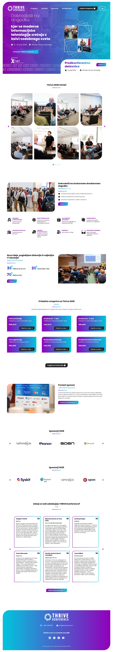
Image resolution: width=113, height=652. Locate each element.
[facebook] (58, 638)
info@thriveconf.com (66, 625)
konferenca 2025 (55, 590)
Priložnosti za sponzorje (67, 402)
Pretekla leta (67, 8)
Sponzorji (54, 8)
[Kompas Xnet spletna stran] (17, 61)
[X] (54, 638)
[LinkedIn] (50, 638)
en (102, 9)
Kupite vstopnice (86, 8)
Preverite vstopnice (23, 52)
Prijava (100, 64)
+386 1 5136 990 (48, 625)
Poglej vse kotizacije (55, 365)
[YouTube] (63, 638)
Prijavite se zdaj (26, 328)
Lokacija (44, 8)
